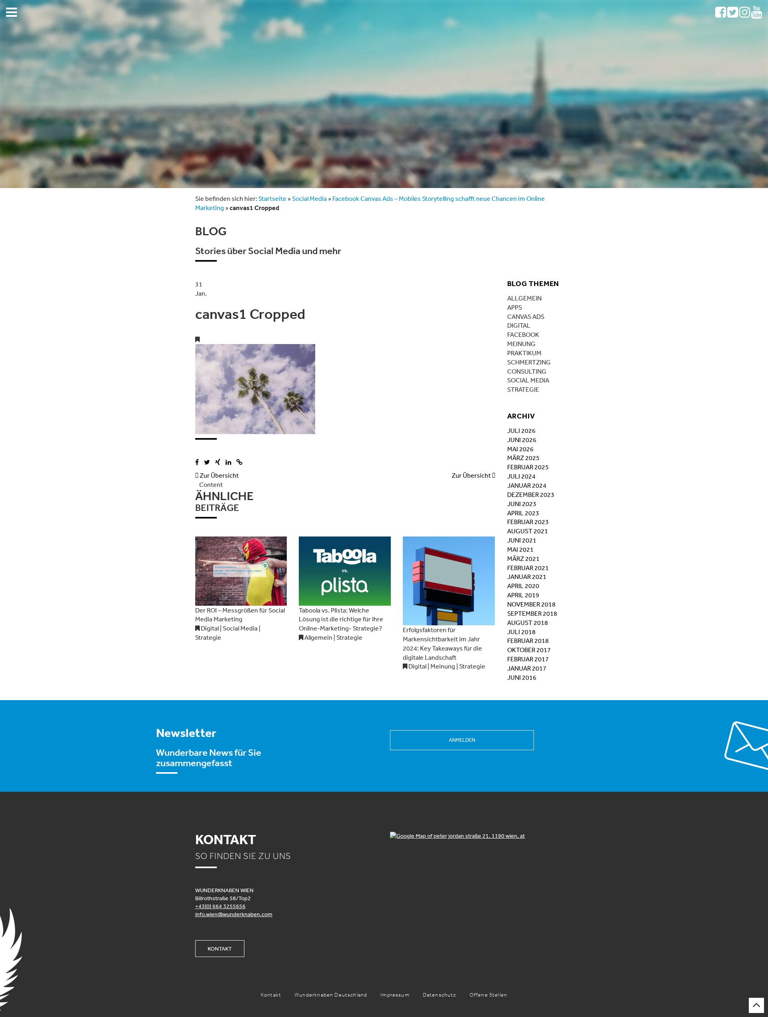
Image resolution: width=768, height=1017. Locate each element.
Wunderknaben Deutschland (330, 994)
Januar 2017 (526, 668)
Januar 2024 (526, 485)
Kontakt (220, 948)
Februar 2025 (528, 467)
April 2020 (523, 586)
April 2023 (523, 513)
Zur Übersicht (217, 475)
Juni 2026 (521, 440)
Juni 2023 (521, 504)
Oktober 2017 (529, 650)
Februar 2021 (528, 568)
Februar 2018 (528, 641)
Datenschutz (439, 994)
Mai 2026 (520, 449)
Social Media (309, 198)
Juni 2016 (521, 677)
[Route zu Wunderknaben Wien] (481, 836)
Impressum (395, 994)
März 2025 (523, 458)
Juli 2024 (521, 476)
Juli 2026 (521, 430)
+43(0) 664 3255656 (220, 906)
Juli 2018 (521, 632)
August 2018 (527, 623)
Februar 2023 (528, 522)
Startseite (272, 198)
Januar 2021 (526, 577)
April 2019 (523, 595)
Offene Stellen (488, 994)
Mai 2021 (520, 549)
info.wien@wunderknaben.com (233, 914)
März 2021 (523, 559)
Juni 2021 (521, 540)
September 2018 (532, 613)
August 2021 (527, 531)
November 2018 (531, 604)
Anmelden (462, 740)
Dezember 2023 (530, 494)
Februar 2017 (528, 659)
